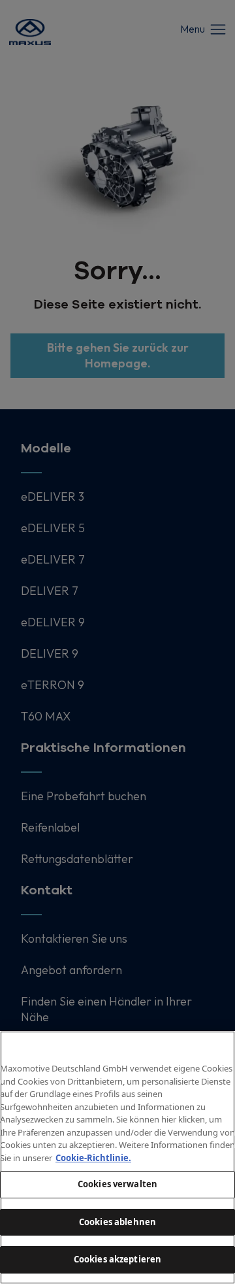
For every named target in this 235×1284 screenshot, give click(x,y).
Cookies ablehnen (117, 1222)
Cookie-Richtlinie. (93, 1158)
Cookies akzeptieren (117, 1259)
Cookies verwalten (117, 1184)
